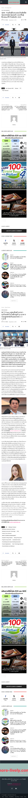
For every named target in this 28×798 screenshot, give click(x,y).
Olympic (16, 88)
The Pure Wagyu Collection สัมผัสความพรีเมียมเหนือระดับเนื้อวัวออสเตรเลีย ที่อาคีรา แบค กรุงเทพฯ (14, 214)
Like (5, 239)
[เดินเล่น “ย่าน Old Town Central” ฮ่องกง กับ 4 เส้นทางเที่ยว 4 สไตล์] (5, 285)
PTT (20, 88)
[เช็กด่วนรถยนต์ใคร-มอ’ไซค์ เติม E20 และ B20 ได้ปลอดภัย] (14, 147)
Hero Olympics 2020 (9, 88)
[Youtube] (16, 788)
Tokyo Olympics (5, 90)
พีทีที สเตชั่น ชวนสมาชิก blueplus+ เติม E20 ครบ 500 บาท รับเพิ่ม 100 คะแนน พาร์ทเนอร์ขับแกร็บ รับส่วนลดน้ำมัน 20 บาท (14, 186)
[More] (19, 24)
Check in (14, 210)
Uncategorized (8, 7)
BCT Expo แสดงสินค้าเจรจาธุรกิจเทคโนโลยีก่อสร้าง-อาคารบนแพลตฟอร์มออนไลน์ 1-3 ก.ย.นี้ (21, 108)
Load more (13, 300)
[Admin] (2, 20)
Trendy (14, 156)
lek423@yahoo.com (16, 783)
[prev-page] (2, 220)
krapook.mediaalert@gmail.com (14, 784)
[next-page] (5, 220)
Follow (14, 239)
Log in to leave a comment (14, 230)
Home (2, 7)
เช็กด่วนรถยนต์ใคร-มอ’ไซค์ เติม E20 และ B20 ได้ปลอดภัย (14, 158)
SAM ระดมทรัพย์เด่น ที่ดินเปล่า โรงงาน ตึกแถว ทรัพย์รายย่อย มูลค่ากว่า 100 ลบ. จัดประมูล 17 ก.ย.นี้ (7, 108)
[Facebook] (12, 788)
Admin (6, 19)
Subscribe (22, 239)
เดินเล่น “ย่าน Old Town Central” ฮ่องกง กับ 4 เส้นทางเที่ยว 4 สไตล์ (18, 285)
